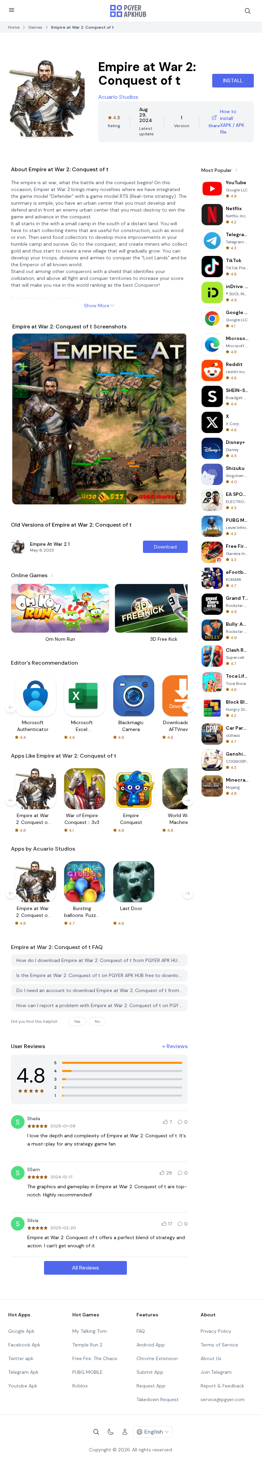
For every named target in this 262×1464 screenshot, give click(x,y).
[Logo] (128, 11)
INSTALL (233, 80)
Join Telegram (216, 1372)
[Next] (175, 419)
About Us (211, 1358)
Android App (150, 1345)
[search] (248, 11)
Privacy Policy (216, 1331)
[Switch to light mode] (110, 1432)
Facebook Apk (24, 1345)
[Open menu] (11, 9)
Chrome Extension (157, 1358)
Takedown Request (157, 1399)
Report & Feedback (222, 1386)
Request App (150, 1386)
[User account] (125, 1432)
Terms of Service (219, 1345)
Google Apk (21, 1331)
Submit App (149, 1372)
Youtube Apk (22, 1386)
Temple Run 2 (87, 1345)
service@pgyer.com (223, 1399)
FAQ (140, 1331)
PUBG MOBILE (87, 1372)
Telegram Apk (23, 1372)
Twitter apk (20, 1358)
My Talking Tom (89, 1331)
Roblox (80, 1386)
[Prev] (24, 419)
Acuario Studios (118, 96)
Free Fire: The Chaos (94, 1358)
